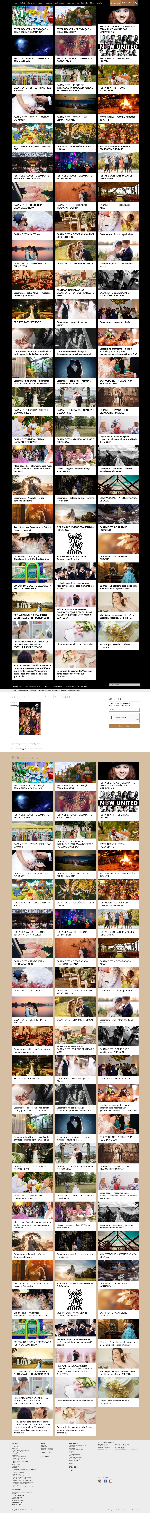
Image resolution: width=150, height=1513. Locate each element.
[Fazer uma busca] (136, 3)
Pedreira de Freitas (18, 1459)
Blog (92, 3)
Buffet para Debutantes (47, 1448)
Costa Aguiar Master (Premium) (21, 1450)
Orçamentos (73, 1467)
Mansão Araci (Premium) (19, 1456)
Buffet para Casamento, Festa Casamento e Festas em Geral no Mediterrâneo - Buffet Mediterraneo (18, 14)
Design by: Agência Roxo (115, 1510)
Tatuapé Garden (17, 1463)
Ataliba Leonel (17, 1497)
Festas (46, 686)
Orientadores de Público (75, 1457)
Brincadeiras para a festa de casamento (48, 690)
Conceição (15, 1499)
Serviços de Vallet (73, 1460)
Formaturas (82, 686)
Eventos (49, 3)
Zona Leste (15, 1455)
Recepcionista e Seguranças (76, 1459)
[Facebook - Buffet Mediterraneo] (105, 1481)
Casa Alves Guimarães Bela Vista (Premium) (24, 1469)
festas (43, 1443)
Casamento (43, 1445)
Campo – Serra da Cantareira (22, 1480)
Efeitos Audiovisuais (74, 1454)
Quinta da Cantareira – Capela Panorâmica (24, 1486)
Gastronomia (59, 3)
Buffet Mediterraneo (27, 3)
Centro (14, 1468)
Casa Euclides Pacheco (19, 1458)
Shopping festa (74, 1443)
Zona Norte (16, 1490)
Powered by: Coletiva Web (132, 1510)
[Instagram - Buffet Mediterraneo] (99, 1481)
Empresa (15, 1443)
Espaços (40, 3)
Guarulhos (16, 1474)
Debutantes (57, 686)
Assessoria (70, 3)
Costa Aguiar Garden (18, 1452)
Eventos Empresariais (33, 686)
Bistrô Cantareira (18, 1495)
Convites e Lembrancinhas (76, 1449)
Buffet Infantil (44, 1446)
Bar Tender (72, 1448)
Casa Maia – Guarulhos (19, 1475)
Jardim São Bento (18, 1500)
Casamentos (17, 686)
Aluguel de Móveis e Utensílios (77, 1445)
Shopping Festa (82, 3)
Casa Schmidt (16, 1504)
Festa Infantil (70, 686)
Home (16, 3)
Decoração (71, 1451)
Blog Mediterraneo (23, 690)
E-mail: (112, 709)
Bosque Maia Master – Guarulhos (22, 1477)
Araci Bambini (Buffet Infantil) (21, 1461)
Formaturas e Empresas (47, 1449)
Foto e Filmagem (73, 1455)
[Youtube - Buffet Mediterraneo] (110, 1481)
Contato (99, 3)
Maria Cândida (17, 1502)
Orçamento (116, 3)
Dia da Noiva (72, 1452)
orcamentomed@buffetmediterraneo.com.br (126, 1449)
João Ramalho (16, 1466)
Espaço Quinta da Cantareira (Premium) (23, 1482)
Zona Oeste (16, 1464)
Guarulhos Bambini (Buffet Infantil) (22, 1479)
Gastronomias (46, 1453)
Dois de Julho (16, 1453)
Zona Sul (15, 1448)
